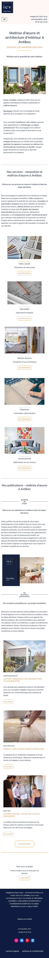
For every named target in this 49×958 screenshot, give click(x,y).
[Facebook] (22, 940)
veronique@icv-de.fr (39, 19)
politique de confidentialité (32, 951)
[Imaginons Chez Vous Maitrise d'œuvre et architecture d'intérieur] (8, 7)
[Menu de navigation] (4, 19)
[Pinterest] (27, 940)
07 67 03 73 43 (41, 22)
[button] (24, 928)
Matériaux (9, 746)
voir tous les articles (24, 844)
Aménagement (10, 676)
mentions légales (12, 951)
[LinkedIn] (33, 940)
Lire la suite (8, 701)
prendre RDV (24, 878)
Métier (7, 811)
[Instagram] (16, 940)
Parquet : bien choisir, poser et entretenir (23, 749)
